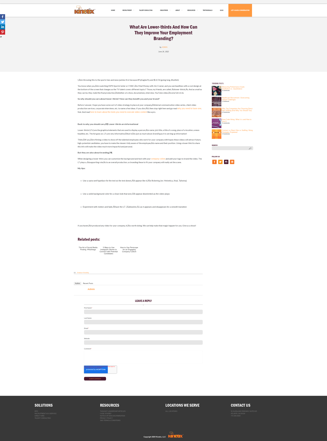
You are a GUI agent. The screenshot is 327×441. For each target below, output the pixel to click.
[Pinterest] (2, 32)
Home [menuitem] (113, 10)
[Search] (250, 148)
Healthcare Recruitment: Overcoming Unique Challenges (235, 99)
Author (77, 283)
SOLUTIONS (44, 405)
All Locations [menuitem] (171, 411)
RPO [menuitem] (36, 411)
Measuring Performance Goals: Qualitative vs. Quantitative (233, 88)
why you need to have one (189, 108)
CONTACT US (240, 405)
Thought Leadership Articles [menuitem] (113, 411)
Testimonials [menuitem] (207, 10)
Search (215, 145)
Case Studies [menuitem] (105, 413)
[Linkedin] (2, 26)
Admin (164, 47)
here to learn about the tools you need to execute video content (118, 112)
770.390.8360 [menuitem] (236, 416)
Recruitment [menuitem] (127, 10)
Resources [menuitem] (191, 10)
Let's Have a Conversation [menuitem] (240, 10)
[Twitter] (2, 21)
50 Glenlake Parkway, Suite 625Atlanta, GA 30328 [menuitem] (244, 412)
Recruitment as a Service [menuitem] (45, 413)
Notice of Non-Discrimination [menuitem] (112, 416)
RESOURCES (109, 405)
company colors (158, 159)
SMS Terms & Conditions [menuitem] (110, 420)
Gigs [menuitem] (221, 10)
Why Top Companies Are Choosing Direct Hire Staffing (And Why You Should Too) (237, 109)
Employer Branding (83, 272)
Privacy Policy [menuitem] (106, 418)
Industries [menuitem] (164, 10)
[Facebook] (2, 16)
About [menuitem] (178, 10)
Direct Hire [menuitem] (39, 416)
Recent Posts (88, 283)
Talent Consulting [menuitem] (146, 10)
